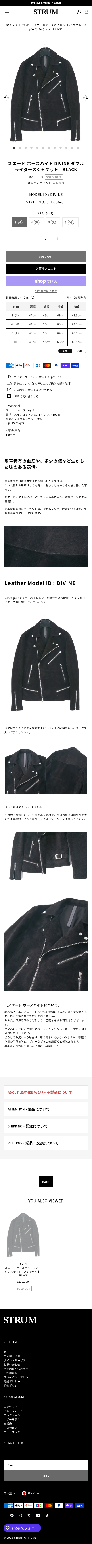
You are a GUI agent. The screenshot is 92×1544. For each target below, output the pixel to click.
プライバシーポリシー (17, 1377)
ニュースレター (13, 1432)
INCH (79, 350)
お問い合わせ (12, 1364)
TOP (8, 25)
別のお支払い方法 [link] (46, 291)
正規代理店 (10, 1428)
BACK (46, 1182)
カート (8, 1352)
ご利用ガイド (12, 1356)
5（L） (53, 222)
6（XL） (70, 222)
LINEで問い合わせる (26, 396)
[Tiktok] (47, 1515)
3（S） (19, 222)
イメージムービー (14, 1411)
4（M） (36, 222)
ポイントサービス (14, 1360)
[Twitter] (29, 1515)
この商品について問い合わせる (33, 390)
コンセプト (10, 1406)
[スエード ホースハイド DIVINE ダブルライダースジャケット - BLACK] (23, 1234)
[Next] (86, 98)
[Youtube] (38, 1515)
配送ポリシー (12, 1381)
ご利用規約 (10, 1373)
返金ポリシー (12, 1385)
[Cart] (86, 12)
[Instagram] (20, 1515)
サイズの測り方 (76, 297)
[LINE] (12, 1515)
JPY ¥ (31, 1493)
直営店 (8, 1423)
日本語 (8, 1493)
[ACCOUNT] (79, 12)
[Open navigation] (17, 11)
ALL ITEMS (23, 25)
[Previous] (6, 98)
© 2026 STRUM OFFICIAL (20, 1537)
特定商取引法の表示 (16, 1368)
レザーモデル (12, 1419)
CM (65, 350)
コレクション (12, 1415)
